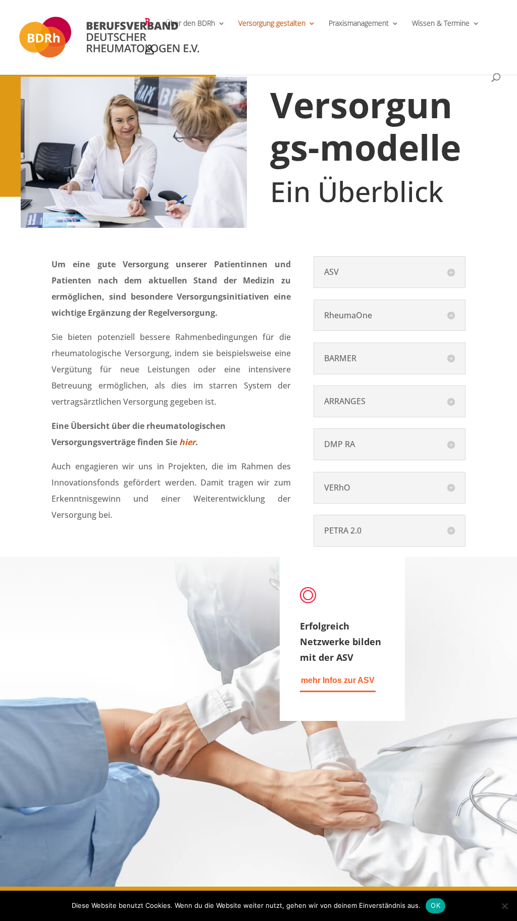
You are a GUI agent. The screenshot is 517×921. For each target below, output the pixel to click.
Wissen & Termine (441, 24)
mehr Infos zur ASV (338, 680)
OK (435, 905)
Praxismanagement (359, 24)
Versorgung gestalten (271, 24)
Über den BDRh (190, 24)
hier (187, 442)
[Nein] (504, 906)
